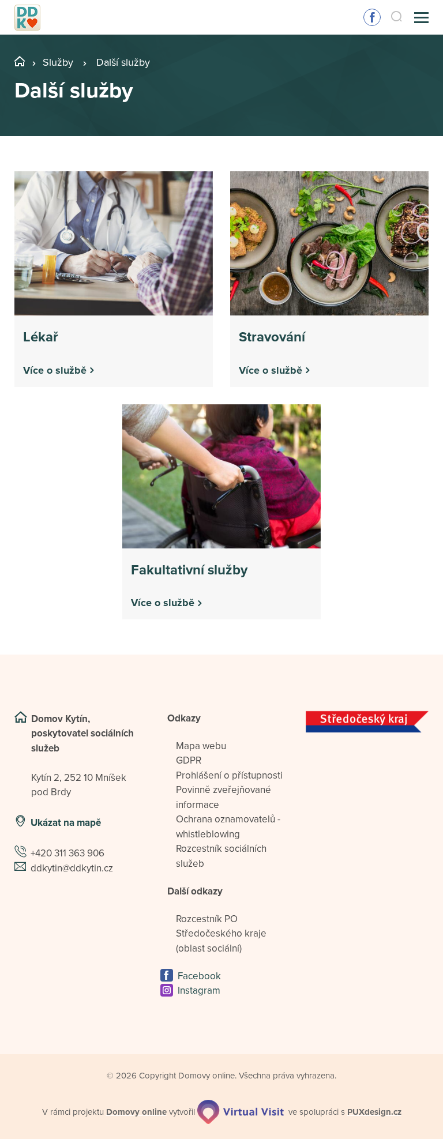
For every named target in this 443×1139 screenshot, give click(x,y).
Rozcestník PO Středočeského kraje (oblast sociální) (221, 933)
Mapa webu (201, 746)
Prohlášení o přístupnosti (229, 775)
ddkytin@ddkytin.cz (72, 868)
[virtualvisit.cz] (240, 1112)
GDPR (188, 760)
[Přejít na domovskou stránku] (27, 18)
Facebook (372, 17)
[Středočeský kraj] (367, 722)
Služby (58, 62)
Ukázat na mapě (66, 823)
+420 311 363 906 (67, 853)
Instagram (199, 990)
